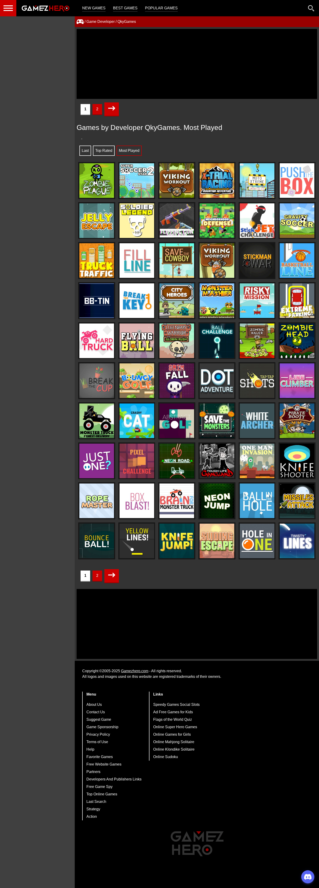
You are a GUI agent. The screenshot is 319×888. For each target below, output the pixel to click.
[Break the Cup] (96, 380)
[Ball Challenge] (217, 341)
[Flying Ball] (137, 341)
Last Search (96, 802)
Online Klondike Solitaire (174, 749)
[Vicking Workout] (217, 260)
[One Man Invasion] (257, 461)
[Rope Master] (96, 501)
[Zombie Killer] (257, 341)
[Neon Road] (177, 461)
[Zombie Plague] (96, 180)
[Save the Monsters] (217, 421)
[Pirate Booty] (297, 421)
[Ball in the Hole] (257, 501)
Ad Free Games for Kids (173, 712)
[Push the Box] (297, 180)
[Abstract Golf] (177, 421)
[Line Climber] (297, 380)
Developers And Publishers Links (114, 779)
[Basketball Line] (297, 260)
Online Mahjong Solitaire (173, 742)
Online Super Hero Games (175, 727)
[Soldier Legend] (137, 220)
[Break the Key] (137, 300)
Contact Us (95, 712)
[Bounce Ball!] (96, 541)
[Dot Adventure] (217, 380)
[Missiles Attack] (297, 501)
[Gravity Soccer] (297, 220)
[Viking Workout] (177, 180)
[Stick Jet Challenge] (257, 220)
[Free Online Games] (80, 21)
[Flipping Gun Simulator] (177, 220)
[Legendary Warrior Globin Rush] (177, 341)
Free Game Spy (99, 787)
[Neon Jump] (217, 501)
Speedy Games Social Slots (176, 705)
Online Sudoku (165, 757)
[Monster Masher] (217, 300)
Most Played (129, 151)
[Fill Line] (137, 260)
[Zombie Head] (297, 341)
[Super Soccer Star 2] (137, 180)
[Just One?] (96, 461)
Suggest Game (98, 719)
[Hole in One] (257, 541)
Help (90, 749)
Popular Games (161, 8)
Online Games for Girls (172, 734)
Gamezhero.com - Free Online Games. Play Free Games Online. (45, 8)
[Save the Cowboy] (177, 260)
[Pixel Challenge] (137, 461)
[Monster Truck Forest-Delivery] (96, 421)
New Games (94, 8)
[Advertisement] (197, 64)
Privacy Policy (98, 734)
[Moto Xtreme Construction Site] (257, 180)
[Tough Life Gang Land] (217, 461)
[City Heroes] (177, 300)
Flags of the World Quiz (172, 719)
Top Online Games (101, 794)
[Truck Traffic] (96, 260)
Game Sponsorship (102, 727)
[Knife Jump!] (177, 541)
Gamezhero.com (134, 671)
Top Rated (103, 151)
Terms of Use (97, 742)
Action (91, 816)
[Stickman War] (257, 260)
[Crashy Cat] (137, 421)
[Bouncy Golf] (137, 380)
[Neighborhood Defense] (217, 220)
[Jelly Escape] (96, 220)
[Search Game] (311, 9)
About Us (94, 705)
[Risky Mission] (257, 300)
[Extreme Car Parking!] (297, 300)
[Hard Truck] (96, 341)
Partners (93, 772)
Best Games (125, 8)
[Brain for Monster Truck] (177, 501)
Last (85, 151)
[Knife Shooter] (297, 461)
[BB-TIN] (96, 300)
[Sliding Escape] (217, 541)
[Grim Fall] (177, 380)
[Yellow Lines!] (137, 541)
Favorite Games (99, 757)
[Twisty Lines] (297, 541)
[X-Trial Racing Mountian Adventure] (217, 180)
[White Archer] (257, 421)
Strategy (93, 809)
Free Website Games (103, 764)
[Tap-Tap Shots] (257, 380)
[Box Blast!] (137, 501)
